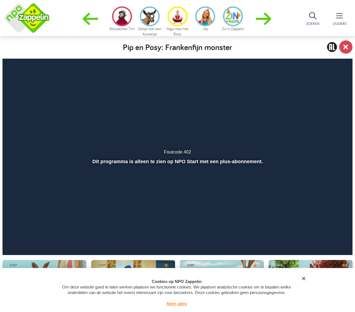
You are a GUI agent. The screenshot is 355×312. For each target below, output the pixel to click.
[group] (122, 18)
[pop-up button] (316, 236)
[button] (264, 19)
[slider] (177, 224)
